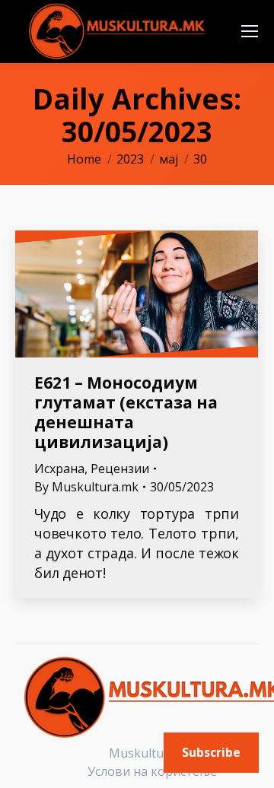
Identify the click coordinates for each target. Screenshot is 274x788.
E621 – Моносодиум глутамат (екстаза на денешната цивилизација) (126, 412)
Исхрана (59, 468)
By (86, 486)
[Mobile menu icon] (250, 31)
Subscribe (211, 752)
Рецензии (120, 468)
